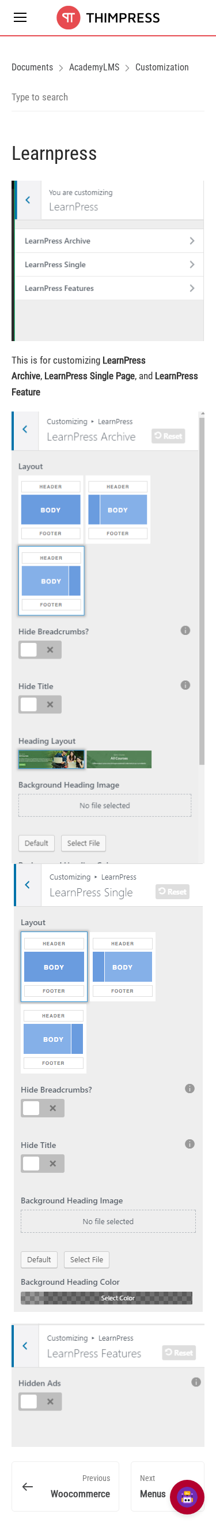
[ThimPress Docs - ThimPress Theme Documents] (108, 17)
